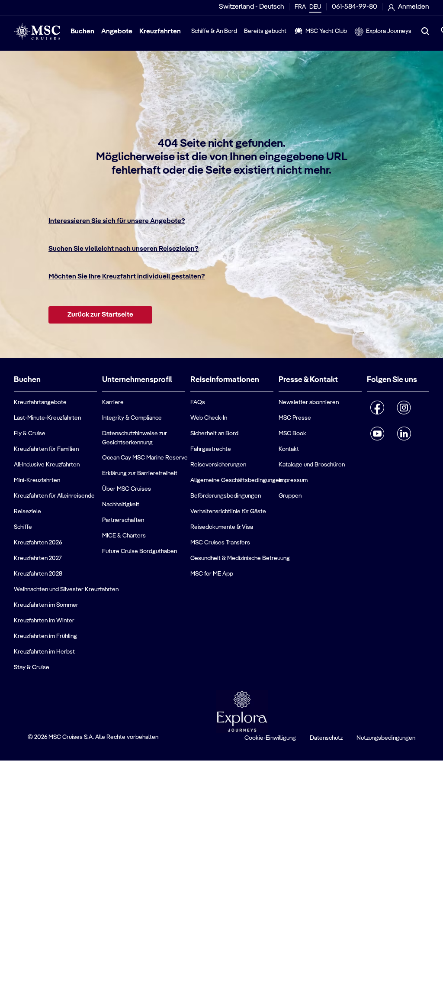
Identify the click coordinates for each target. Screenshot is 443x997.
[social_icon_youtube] (377, 433)
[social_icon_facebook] (377, 407)
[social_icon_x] (423, 430)
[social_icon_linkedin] (403, 433)
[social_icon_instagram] (403, 407)
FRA (300, 7)
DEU (315, 7)
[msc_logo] (37, 31)
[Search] (425, 31)
